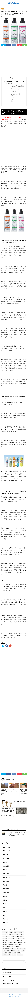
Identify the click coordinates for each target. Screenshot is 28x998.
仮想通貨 (6, 866)
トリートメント (12, 938)
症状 (8, 950)
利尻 (16, 944)
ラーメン (13, 940)
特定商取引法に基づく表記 (11, 983)
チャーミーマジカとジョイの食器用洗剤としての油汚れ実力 (17, 87)
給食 (10, 952)
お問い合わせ (7, 972)
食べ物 (6, 919)
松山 (24, 948)
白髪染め (13, 950)
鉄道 (5, 911)
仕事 (5, 862)
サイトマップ (7, 976)
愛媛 (12, 948)
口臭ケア (6, 873)
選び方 (5, 954)
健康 (5, 869)
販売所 (19, 952)
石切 (23, 950)
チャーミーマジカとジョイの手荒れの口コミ (17, 90)
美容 (5, 896)
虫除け (15, 952)
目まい (19, 950)
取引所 (9, 946)
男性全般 (6, 892)
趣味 (5, 904)
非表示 (16, 78)
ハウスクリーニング (20, 938)
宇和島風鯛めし (6, 948)
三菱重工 (5, 942)
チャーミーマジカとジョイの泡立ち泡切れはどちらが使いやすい (17, 94)
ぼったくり (22, 932)
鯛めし (15, 954)
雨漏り (10, 954)
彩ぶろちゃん (14, 3)
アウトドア (7, 851)
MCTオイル (6, 932)
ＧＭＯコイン (20, 954)
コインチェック (20, 936)
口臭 (13, 946)
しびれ (16, 932)
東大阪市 (6, 881)
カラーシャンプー (7, 936)
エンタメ (6, 854)
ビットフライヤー (7, 940)
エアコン (11, 934)
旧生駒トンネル (18, 948)
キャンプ (13, 936)
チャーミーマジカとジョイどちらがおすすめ (15, 82)
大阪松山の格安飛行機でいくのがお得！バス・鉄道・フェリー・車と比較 (17, 834)
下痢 (16, 942)
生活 (2, 8)
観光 (5, 900)
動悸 (20, 944)
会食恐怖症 (11, 944)
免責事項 (19, 994)
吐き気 (18, 946)
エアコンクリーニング (19, 934)
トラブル (6, 858)
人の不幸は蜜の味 (22, 942)
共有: (12, 99)
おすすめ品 (7, 847)
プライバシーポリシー (10, 980)
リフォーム (20, 940)
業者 (4, 950)
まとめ (12, 97)
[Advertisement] (14, 63)
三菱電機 (10, 942)
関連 (12, 101)
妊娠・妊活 (7, 877)
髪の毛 (6, 922)
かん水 (11, 932)
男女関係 (6, 888)
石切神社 (5, 952)
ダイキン (5, 938)
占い (4, 946)
